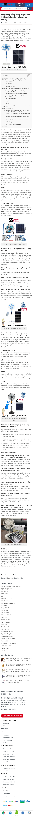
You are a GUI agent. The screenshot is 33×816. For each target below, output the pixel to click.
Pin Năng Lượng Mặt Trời (8, 638)
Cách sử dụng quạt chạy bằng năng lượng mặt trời (16, 88)
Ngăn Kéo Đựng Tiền (7, 634)
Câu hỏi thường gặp (8, 108)
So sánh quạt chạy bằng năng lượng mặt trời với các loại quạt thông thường (15, 95)
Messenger (22, 815)
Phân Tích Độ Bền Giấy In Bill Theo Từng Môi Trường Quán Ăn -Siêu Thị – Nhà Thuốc (18, 659)
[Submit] (29, 8)
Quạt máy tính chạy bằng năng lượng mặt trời (16, 93)
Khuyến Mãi (4, 610)
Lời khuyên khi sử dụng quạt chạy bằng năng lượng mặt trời (16, 105)
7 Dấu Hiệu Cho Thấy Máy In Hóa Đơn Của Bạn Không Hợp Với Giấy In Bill (18, 676)
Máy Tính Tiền (5, 629)
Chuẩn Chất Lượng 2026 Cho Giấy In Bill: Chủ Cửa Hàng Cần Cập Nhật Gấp (18, 665)
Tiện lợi (7, 103)
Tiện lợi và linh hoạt (10, 86)
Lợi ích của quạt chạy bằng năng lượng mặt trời (15, 80)
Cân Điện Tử (4, 591)
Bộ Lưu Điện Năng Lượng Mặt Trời (10, 586)
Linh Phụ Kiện (5, 612)
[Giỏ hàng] (29, 5)
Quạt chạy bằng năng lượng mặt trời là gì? (14, 78)
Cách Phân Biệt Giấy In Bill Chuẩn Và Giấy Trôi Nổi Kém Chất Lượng (17, 681)
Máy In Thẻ (4, 624)
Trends (3, 650)
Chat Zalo (10, 815)
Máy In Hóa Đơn (5, 619)
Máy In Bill (4, 617)
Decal (2, 596)
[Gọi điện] (16, 812)
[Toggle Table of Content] (28, 75)
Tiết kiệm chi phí (9, 81)
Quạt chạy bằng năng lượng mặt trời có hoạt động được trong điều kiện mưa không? (17, 111)
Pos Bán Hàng (5, 641)
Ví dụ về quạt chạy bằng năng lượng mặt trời (14, 90)
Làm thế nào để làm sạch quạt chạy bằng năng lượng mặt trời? (17, 120)
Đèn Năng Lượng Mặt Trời (8, 603)
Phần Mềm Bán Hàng (7, 636)
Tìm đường (3, 815)
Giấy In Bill (4, 605)
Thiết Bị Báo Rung (6, 645)
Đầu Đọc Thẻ (5, 601)
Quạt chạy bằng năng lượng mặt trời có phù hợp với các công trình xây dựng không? (18, 123)
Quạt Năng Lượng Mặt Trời (8, 643)
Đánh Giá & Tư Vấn (6, 598)
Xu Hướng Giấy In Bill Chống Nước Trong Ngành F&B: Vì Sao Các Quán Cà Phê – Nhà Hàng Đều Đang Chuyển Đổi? (18, 670)
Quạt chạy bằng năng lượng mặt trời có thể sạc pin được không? (17, 117)
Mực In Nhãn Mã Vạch (7, 631)
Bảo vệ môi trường (10, 83)
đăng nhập (10, 578)
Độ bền (7, 101)
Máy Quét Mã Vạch (6, 627)
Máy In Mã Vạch (5, 622)
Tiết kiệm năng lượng (11, 98)
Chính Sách (4, 593)
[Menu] (3, 4)
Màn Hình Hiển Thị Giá (7, 615)
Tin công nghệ (5, 648)
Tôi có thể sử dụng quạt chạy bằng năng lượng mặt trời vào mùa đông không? (18, 114)
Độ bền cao (8, 84)
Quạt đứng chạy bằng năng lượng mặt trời (15, 91)
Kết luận (5, 126)
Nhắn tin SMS (29, 815)
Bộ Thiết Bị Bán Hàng (7, 589)
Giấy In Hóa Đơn (5, 608)
